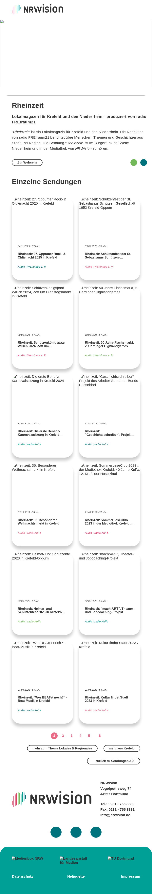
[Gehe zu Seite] (108, 735)
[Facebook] (56, 832)
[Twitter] (96, 832)
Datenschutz (22, 876)
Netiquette (76, 876)
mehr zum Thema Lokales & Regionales (62, 748)
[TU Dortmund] (124, 860)
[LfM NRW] (76, 860)
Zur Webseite (27, 162)
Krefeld (77, 132)
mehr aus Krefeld (122, 748)
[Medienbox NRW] (28, 860)
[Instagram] (76, 832)
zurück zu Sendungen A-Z (115, 761)
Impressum (130, 876)
